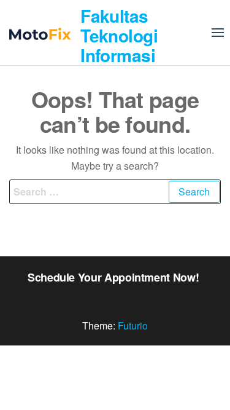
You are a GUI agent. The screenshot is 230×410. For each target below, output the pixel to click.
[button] (218, 32)
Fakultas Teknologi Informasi (119, 35)
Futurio (133, 325)
